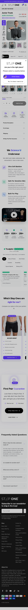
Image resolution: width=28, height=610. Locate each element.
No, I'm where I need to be (15, 81)
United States (16, 76)
